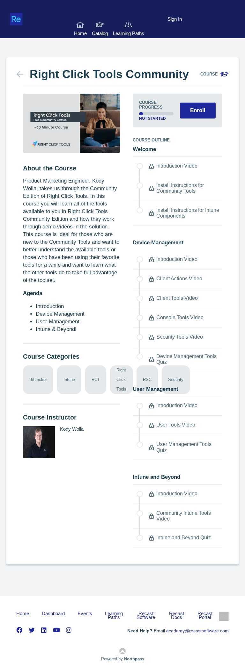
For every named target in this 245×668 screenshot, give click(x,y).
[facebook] (19, 630)
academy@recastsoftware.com (197, 630)
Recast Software (146, 615)
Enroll (197, 110)
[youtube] (56, 630)
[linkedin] (44, 630)
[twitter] (32, 630)
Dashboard (53, 614)
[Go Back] (23, 74)
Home (80, 33)
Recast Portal (204, 615)
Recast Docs (176, 615)
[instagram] (68, 630)
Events (85, 614)
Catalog (100, 33)
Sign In (174, 19)
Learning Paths (128, 33)
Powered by (122, 659)
